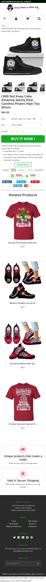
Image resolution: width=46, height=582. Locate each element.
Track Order (13, 524)
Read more (23, 164)
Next (43, 87)
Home (3, 26)
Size (3, 125)
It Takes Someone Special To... (23, 424)
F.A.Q (13, 521)
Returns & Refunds (13, 526)
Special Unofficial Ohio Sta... (23, 364)
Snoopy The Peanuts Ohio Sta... (23, 243)
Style (3, 119)
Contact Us (32, 526)
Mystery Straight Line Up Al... (23, 303)
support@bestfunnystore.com (23, 551)
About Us (32, 524)
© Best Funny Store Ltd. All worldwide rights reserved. (22, 574)
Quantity (4, 131)
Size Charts (32, 521)
